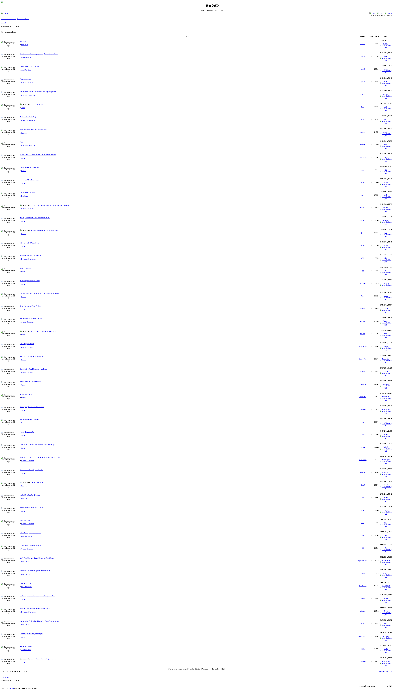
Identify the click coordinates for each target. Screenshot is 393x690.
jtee (363, 422)
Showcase (24, 45)
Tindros (362, 598)
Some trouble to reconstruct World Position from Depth (37, 444)
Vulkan (22, 142)
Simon (363, 434)
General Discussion (27, 82)
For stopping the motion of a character (32, 407)
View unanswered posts (8, 19)
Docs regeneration (37, 104)
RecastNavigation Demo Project (30, 306)
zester (363, 510)
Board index (5, 23)
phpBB (11, 688)
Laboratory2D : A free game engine (31, 634)
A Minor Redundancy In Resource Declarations (35, 608)
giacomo (362, 283)
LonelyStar (362, 359)
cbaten (363, 296)
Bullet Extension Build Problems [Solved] (33, 129)
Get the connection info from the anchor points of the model (50, 205)
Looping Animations (37, 482)
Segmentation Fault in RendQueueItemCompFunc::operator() (39, 621)
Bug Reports (25, 196)
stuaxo (363, 119)
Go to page (381, 671)
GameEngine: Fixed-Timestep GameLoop (33, 369)
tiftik (362, 258)
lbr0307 (362, 208)
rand (362, 523)
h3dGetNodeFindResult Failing (30, 495)
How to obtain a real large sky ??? (31, 318)
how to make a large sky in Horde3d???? (44, 331)
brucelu (362, 321)
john (362, 233)
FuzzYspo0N (362, 636)
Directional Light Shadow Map (30, 167)
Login (5, 13)
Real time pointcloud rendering (30, 281)
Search (389, 13)
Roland (362, 308)
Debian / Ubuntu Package (28, 117)
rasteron (362, 44)
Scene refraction (25, 520)
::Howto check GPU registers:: (30, 243)
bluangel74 (362, 472)
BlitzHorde (23, 41)
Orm (362, 624)
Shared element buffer (27, 432)
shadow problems (25, 268)
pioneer (362, 611)
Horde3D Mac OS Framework (30, 419)
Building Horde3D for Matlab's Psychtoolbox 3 (35, 218)
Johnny (362, 573)
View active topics (23, 19)
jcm (363, 170)
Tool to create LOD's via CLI (29, 66)
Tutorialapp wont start (27, 344)
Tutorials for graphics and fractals (30, 533)
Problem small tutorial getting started (31, 470)
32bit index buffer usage (27, 192)
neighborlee (362, 346)
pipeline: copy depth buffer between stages (44, 230)
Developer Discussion (28, 95)
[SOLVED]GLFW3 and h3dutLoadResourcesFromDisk (38, 155)
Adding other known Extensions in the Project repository (38, 92)
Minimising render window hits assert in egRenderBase (37, 596)
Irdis (362, 107)
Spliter (363, 649)
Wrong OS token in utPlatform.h (30, 255)
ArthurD (362, 447)
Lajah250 (363, 157)
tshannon (363, 384)
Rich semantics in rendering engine (31, 545)
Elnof (363, 485)
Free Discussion (26, 536)
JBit (362, 535)
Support (23, 133)
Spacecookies (362, 560)
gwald (363, 56)
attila (362, 195)
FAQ (381, 13)
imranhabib (362, 397)
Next (390, 671)
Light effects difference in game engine (43, 659)
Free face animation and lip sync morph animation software (39, 54)
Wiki (373, 13)
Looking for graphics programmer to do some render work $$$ (40, 457)
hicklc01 (362, 145)
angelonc (363, 220)
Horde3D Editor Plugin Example (30, 381)
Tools (23, 108)
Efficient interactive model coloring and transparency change (39, 293)
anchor (363, 182)
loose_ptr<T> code (26, 583)
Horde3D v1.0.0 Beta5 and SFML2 (31, 508)
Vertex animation (25, 79)
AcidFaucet (362, 586)
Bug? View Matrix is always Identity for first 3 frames (37, 558)
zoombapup (362, 460)
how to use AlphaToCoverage (29, 180)
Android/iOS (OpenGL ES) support (31, 356)
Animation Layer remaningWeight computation (35, 571)
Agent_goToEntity (26, 394)
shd (363, 271)
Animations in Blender (27, 646)
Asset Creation (26, 57)
